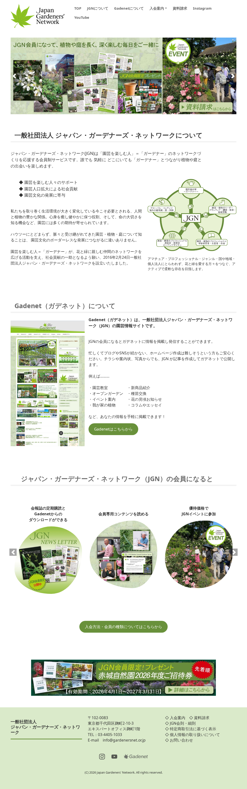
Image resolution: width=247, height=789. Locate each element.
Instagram (202, 8)
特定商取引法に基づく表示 (193, 728)
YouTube (81, 17)
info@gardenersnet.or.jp (124, 740)
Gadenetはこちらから (113, 429)
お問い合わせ (181, 740)
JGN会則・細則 (183, 723)
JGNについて (97, 8)
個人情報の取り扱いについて (195, 734)
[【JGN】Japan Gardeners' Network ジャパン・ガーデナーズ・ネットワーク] (37, 14)
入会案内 (157, 8)
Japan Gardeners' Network (116, 772)
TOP (77, 8)
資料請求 (180, 8)
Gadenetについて (129, 8)
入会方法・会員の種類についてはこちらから (123, 626)
